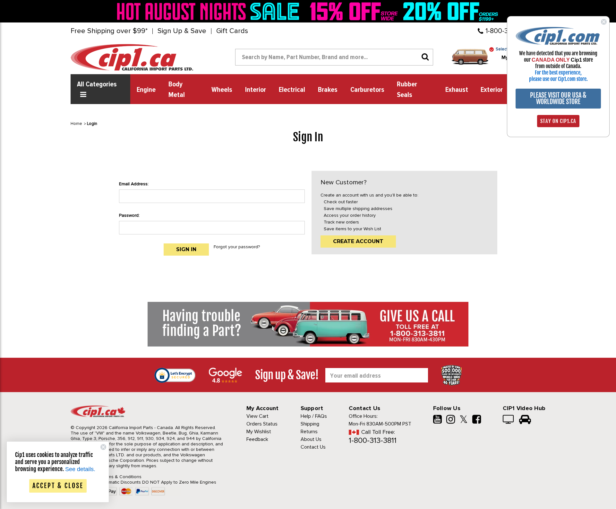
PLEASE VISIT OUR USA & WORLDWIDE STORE (558, 98)
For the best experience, (558, 72)
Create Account (358, 241)
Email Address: (134, 184)
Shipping (310, 424)
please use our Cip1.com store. (558, 79)
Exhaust (456, 89)
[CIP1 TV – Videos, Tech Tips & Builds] (509, 420)
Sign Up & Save (182, 31)
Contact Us (313, 447)
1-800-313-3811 (373, 440)
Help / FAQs (314, 416)
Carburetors (367, 89)
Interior (255, 89)
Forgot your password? (237, 247)
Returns (309, 431)
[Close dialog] (604, 22)
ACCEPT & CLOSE (57, 486)
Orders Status (262, 424)
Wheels (221, 89)
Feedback (257, 439)
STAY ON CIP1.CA (558, 121)
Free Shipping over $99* (109, 31)
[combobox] (334, 57)
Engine (146, 89)
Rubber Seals (407, 90)
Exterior (492, 89)
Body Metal (176, 90)
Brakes (328, 89)
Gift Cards (232, 31)
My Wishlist (258, 431)
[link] (210, 11)
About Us (311, 439)
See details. (80, 469)
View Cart (257, 416)
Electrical (292, 89)
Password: (129, 215)
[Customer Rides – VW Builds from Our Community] (525, 420)
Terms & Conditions (121, 476)
